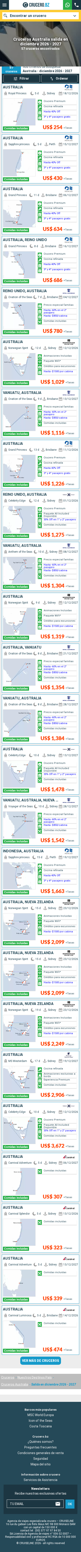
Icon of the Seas (40, 1420)
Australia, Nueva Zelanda (28, 902)
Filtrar (24, 78)
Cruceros (7, 1377)
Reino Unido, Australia (25, 291)
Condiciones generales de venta (41, 1453)
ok (70, 1504)
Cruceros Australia (14, 1384)
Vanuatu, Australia (22, 393)
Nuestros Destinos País (35, 1377)
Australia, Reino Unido (25, 240)
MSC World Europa (40, 1415)
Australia (13, 87)
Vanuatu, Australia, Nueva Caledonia (31, 800)
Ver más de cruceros (40, 1360)
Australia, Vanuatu (22, 647)
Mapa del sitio (41, 1464)
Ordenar (62, 78)
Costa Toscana (40, 1426)
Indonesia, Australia (23, 851)
